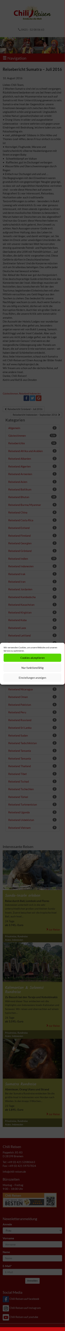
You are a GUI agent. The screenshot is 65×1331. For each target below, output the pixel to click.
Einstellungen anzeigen (32, 677)
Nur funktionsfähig (32, 667)
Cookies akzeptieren (32, 657)
